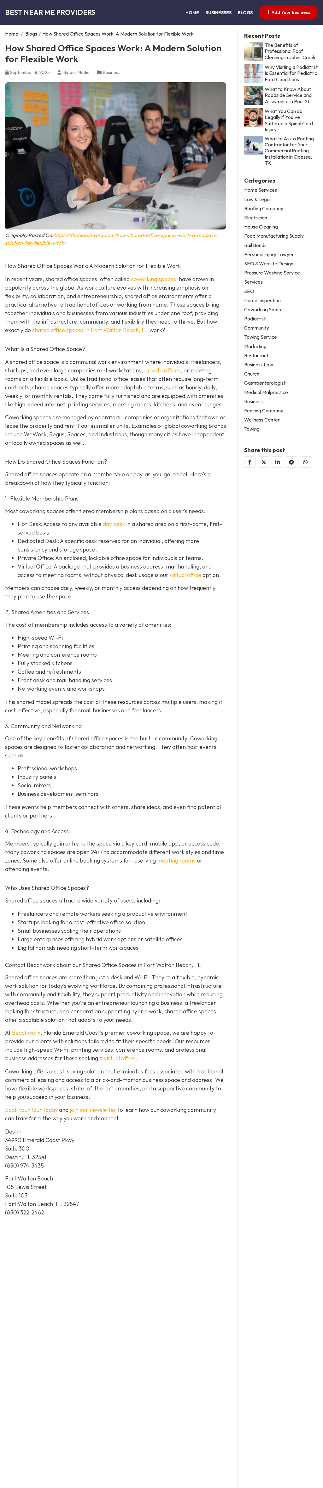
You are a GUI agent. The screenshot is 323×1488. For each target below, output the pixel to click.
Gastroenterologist (264, 383)
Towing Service (260, 337)
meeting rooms (176, 860)
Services (253, 282)
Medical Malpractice (266, 392)
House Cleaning (261, 227)
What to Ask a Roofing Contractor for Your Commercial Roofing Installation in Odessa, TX (289, 151)
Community (256, 328)
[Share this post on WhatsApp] (305, 462)
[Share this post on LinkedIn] (277, 462)
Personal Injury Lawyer (269, 254)
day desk (114, 524)
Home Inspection (262, 300)
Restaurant (256, 356)
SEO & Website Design (268, 264)
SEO (249, 291)
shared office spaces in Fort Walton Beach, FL (90, 330)
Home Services (260, 190)
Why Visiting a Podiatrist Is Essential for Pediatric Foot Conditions (291, 73)
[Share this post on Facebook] (249, 462)
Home (192, 12)
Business (111, 72)
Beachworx (26, 1032)
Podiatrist (255, 319)
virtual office (185, 575)
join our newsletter (93, 1109)
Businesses (218, 12)
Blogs (245, 12)
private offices (162, 370)
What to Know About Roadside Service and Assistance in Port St (288, 95)
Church (251, 374)
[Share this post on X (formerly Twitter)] (263, 462)
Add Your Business (290, 12)
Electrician (255, 218)
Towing (252, 429)
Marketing (255, 346)
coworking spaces (153, 279)
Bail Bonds (255, 245)
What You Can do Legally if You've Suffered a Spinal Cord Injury (289, 120)
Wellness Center (262, 420)
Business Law (258, 365)
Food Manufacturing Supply (274, 236)
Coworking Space (263, 310)
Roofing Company (263, 209)
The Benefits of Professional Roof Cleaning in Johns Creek (290, 51)
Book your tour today (31, 1109)
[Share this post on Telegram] (291, 462)
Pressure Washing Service (272, 273)
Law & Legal (257, 199)
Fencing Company (263, 411)
